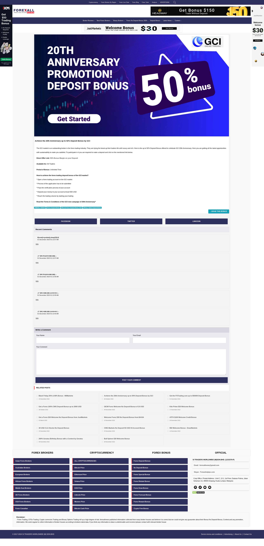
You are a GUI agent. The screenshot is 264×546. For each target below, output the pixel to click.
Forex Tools (145, 2)
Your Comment (41, 347)
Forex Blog (135, 2)
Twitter (131, 221)
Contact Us (247, 534)
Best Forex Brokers (103, 20)
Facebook (66, 221)
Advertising (228, 534)
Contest (177, 20)
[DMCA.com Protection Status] (198, 492)
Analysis (154, 2)
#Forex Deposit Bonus (53, 207)
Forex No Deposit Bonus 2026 (137, 20)
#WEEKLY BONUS (40, 207)
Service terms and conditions (211, 534)
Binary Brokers (118, 20)
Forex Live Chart (124, 2)
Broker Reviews (88, 20)
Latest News (167, 20)
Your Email (137, 335)
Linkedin (196, 221)
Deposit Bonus (155, 20)
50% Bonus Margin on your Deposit (64, 158)
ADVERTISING (164, 2)
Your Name (40, 335)
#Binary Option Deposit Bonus (92, 207)
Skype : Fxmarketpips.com (204, 472)
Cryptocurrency (93, 2)
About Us (238, 534)
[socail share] (195, 487)
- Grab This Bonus (218, 211)
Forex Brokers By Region (108, 2)
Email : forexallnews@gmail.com (206, 465)
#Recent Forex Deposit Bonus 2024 (71, 207)
